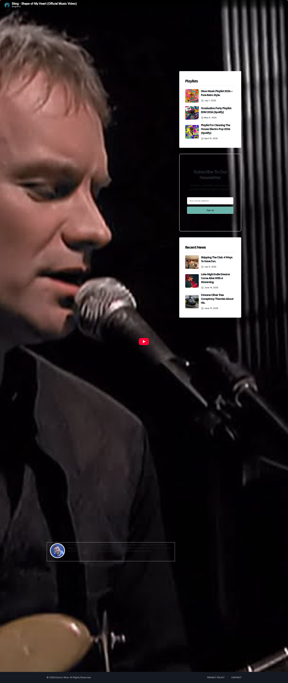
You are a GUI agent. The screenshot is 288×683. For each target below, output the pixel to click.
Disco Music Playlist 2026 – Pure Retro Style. (217, 93)
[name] (192, 96)
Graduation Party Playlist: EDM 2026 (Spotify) (216, 110)
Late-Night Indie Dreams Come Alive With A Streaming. (215, 278)
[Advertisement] (111, 608)
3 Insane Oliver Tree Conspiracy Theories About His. (217, 298)
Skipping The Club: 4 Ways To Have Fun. (216, 259)
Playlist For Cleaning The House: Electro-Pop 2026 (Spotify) (215, 129)
